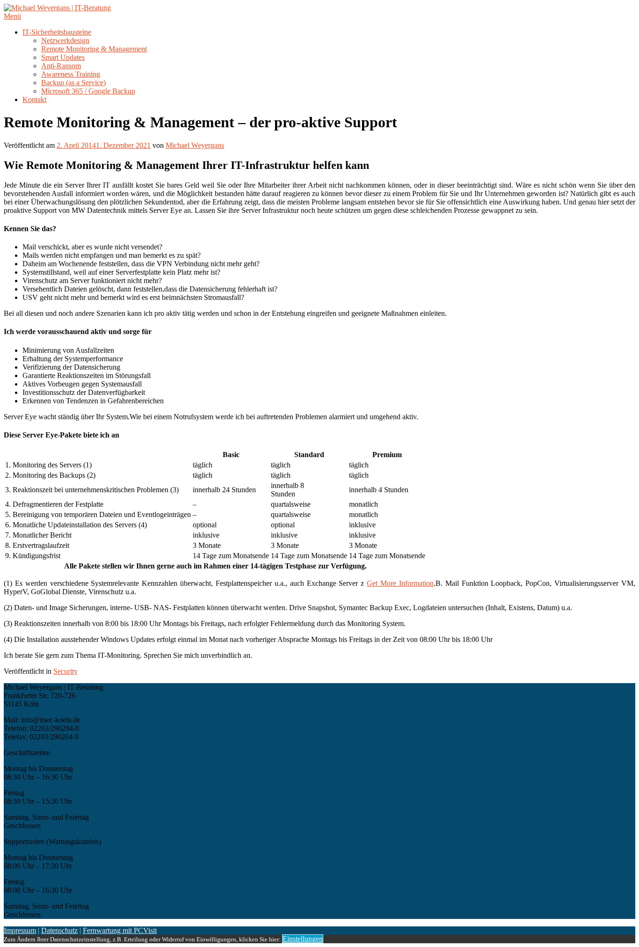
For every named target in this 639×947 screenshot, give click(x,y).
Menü (12, 16)
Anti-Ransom (61, 66)
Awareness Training (70, 74)
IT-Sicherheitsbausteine (56, 32)
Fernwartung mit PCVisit (120, 930)
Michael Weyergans (195, 145)
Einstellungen (303, 939)
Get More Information (400, 583)
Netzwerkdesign (65, 40)
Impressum (20, 930)
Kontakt (34, 99)
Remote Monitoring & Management (94, 49)
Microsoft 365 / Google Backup (88, 91)
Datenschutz (59, 930)
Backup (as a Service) (73, 83)
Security (65, 671)
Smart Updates (63, 57)
